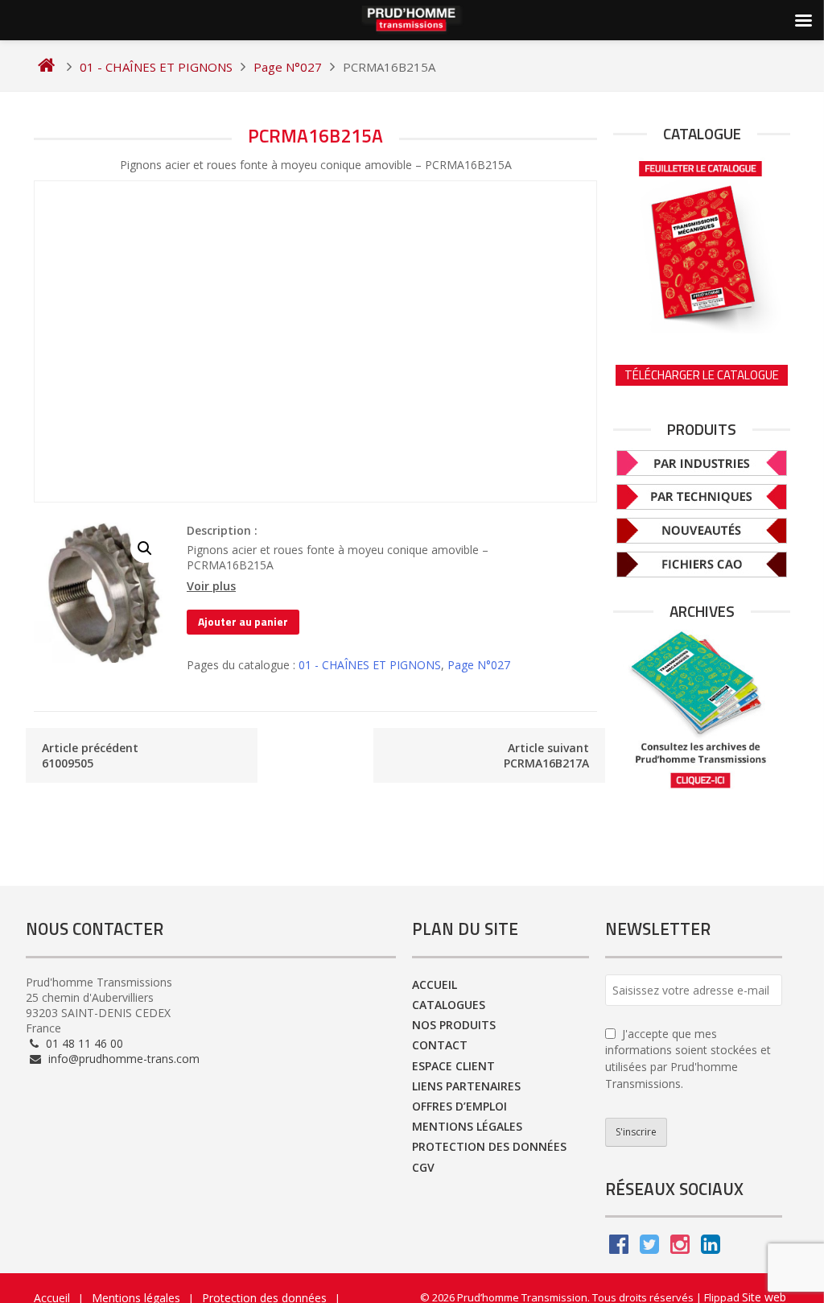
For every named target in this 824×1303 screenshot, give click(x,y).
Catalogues (448, 1004)
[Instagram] (680, 1247)
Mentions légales (467, 1126)
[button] (144, 548)
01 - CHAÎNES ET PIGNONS (370, 664)
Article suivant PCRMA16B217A (546, 755)
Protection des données (489, 1146)
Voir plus (211, 586)
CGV (423, 1167)
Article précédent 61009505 (90, 755)
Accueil (434, 984)
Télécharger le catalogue (701, 375)
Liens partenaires (466, 1086)
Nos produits (454, 1024)
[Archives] (701, 710)
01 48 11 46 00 (83, 1043)
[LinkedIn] (710, 1247)
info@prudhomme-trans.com (122, 1058)
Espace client (453, 1065)
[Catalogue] (701, 242)
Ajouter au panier (243, 621)
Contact (440, 1045)
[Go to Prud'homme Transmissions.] (46, 67)
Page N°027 (478, 664)
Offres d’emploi (459, 1106)
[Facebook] (618, 1247)
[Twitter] (649, 1247)
